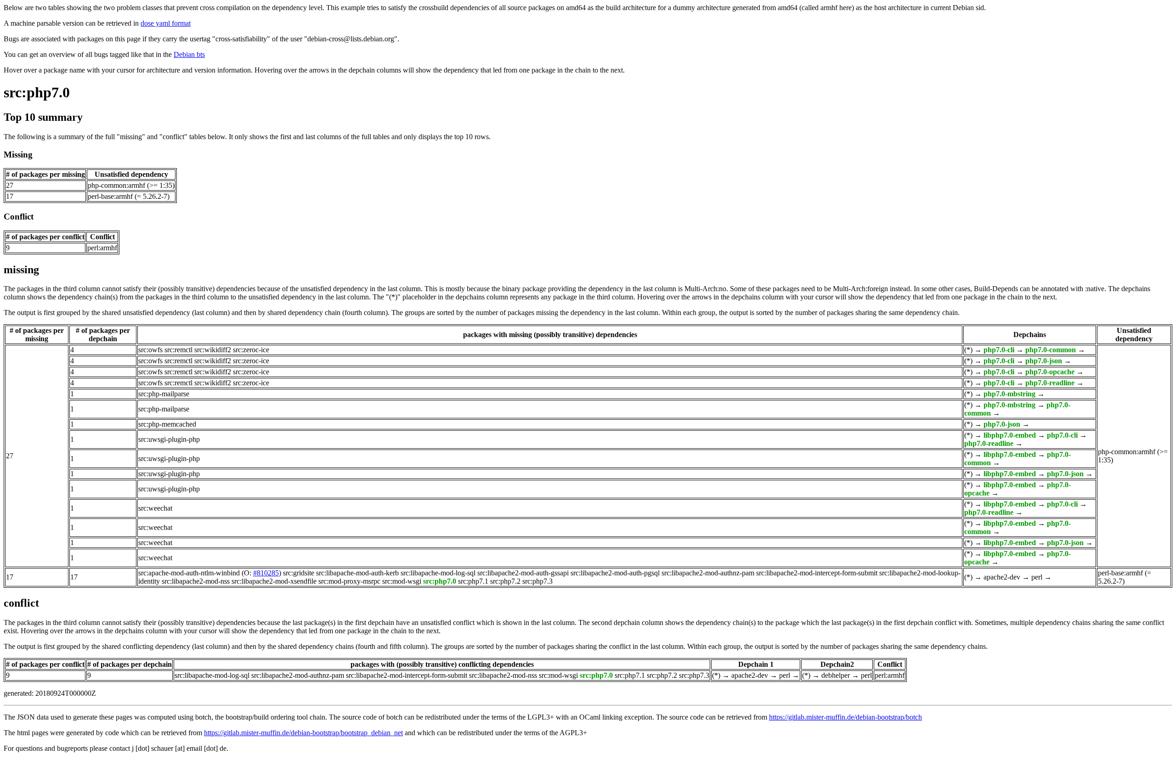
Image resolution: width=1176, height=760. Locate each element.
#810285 (266, 573)
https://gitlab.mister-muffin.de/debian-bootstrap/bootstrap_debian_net (303, 733)
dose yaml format (166, 23)
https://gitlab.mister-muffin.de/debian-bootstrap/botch (845, 717)
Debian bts (189, 54)
